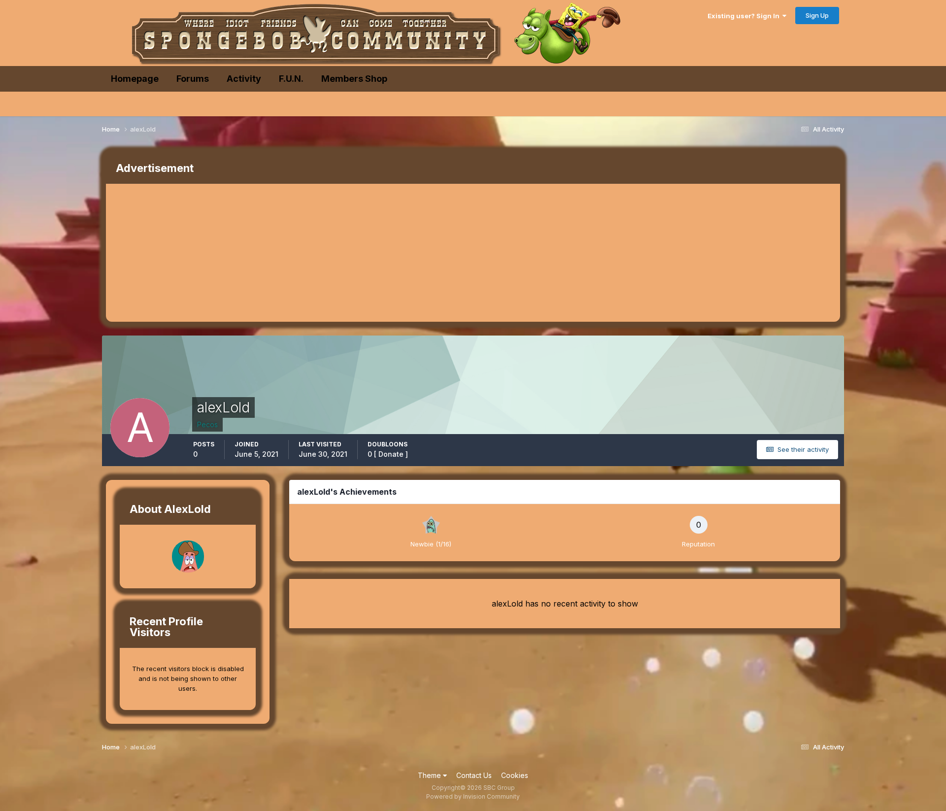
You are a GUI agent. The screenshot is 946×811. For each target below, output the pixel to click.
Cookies (514, 775)
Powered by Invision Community (473, 796)
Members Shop (354, 78)
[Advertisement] (285, 253)
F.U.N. (291, 78)
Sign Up (817, 15)
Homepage (135, 78)
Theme (430, 775)
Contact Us (474, 775)
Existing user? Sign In (745, 16)
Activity (244, 78)
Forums (192, 78)
